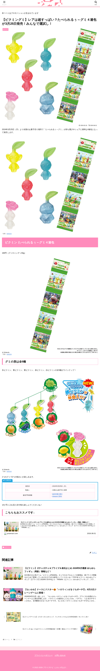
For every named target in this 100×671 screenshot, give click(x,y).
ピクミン (8, 547)
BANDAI (9, 233)
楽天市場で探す (57, 494)
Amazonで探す (57, 496)
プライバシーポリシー (43, 655)
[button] (92, 431)
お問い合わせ (60, 655)
